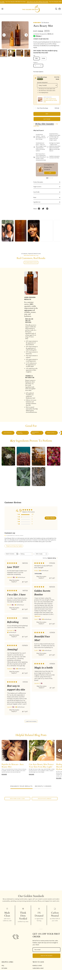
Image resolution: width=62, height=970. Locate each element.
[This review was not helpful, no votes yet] (25, 582)
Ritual (34, 197)
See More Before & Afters (31, 262)
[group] (31, 433)
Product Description (38, 182)
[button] (56, 9)
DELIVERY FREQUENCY (42, 82)
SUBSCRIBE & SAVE (38, 968)
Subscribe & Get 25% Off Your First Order (47, 1)
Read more (37, 616)
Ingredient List (36, 202)
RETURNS (4, 968)
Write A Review (50, 518)
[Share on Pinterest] (47, 208)
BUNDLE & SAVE (37, 965)
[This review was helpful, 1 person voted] (50, 688)
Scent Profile (36, 192)
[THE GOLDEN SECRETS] (31, 9)
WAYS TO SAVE (38, 962)
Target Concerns (37, 186)
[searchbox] (10, 554)
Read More (4, 774)
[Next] (26, 35)
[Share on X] (43, 208)
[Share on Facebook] (39, 208)
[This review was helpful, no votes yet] (22, 582)
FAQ (3, 965)
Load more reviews (31, 721)
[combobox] (27, 553)
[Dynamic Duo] (40, 169)
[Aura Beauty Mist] (3, 53)
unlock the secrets (46, 955)
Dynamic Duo (48, 167)
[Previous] (4, 35)
